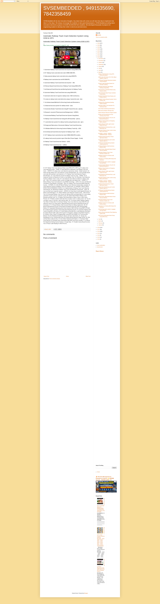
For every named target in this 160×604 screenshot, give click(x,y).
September (101, 64)
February (100, 223)
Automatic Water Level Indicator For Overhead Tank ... (106, 106)
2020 (98, 55)
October (100, 62)
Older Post (88, 276)
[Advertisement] (106, 280)
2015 (98, 233)
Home (67, 276)
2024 (98, 47)
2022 (98, 51)
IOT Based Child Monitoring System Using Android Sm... (106, 143)
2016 (98, 231)
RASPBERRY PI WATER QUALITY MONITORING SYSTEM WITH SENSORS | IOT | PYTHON (101, 505)
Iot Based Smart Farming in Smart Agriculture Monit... (106, 137)
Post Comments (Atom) (55, 278)
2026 (98, 43)
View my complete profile (101, 37)
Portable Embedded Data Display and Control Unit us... (107, 97)
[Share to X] (57, 229)
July (99, 68)
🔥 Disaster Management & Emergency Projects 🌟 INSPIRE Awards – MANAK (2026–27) (105, 478)
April (99, 219)
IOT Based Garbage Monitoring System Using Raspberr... (107, 81)
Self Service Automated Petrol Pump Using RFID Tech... (106, 216)
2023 (98, 49)
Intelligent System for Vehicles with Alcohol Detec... (106, 156)
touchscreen (100, 247)
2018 (98, 227)
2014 (98, 235)
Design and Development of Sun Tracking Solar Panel (105, 115)
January (100, 225)
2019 (98, 57)
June (99, 70)
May (99, 72)
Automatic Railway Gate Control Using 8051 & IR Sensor (107, 131)
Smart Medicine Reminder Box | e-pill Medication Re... (106, 128)
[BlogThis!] (56, 229)
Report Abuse (100, 251)
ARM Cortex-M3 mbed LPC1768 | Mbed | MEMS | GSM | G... (107, 78)
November (101, 60)
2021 (98, 53)
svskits (99, 35)
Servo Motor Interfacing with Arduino (106, 108)
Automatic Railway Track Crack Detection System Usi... (105, 153)
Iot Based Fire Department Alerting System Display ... (106, 103)
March (100, 221)
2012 (98, 239)
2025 (98, 45)
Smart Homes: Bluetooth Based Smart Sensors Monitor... (106, 150)
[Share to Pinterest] (61, 229)
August (100, 66)
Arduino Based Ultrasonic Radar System (107, 112)
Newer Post (46, 276)
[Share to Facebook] (59, 229)
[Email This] (54, 229)
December (101, 58)
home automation (101, 245)
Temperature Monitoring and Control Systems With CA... (106, 140)
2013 (98, 237)
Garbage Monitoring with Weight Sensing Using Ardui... (105, 87)
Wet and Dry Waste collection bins (106, 110)
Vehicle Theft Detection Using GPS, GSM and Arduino (106, 74)
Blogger (86, 593)
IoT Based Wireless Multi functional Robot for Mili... (106, 147)
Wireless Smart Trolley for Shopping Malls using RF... (106, 121)
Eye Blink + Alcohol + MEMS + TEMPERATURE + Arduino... (105, 134)
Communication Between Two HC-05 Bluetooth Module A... (106, 118)
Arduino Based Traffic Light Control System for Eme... (106, 124)
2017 (98, 229)
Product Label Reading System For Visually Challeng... (106, 84)
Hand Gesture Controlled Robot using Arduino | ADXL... (106, 90)
